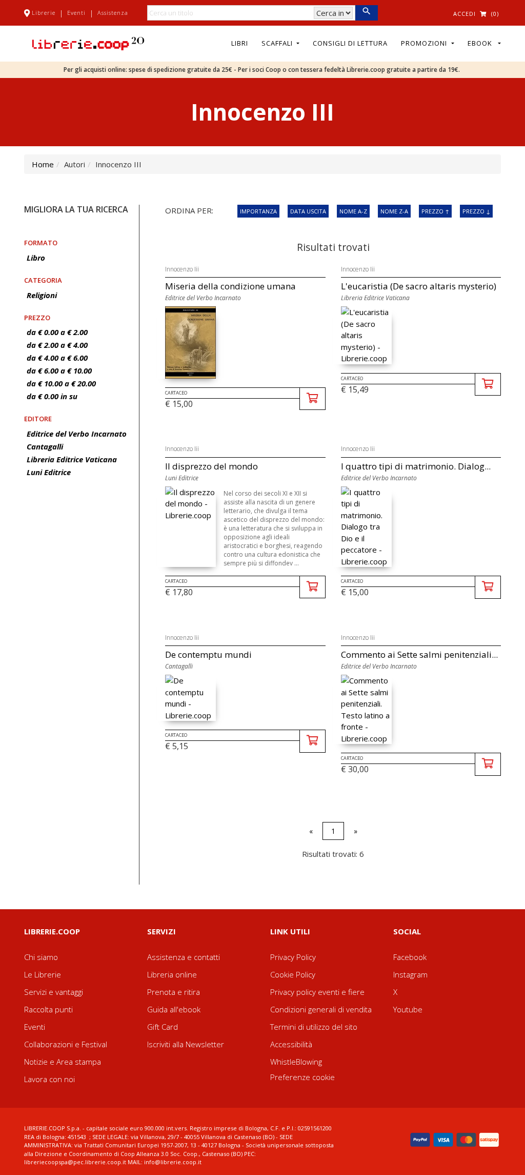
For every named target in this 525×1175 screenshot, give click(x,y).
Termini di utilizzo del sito (313, 1027)
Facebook (410, 957)
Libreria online (172, 974)
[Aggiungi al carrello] (312, 398)
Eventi (76, 12)
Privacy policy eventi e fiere (317, 992)
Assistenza (112, 12)
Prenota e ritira (173, 992)
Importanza (258, 211)
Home (43, 164)
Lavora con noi (49, 1079)
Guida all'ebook (173, 1009)
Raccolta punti (48, 1009)
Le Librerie (42, 974)
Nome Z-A (394, 211)
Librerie (43, 12)
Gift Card (162, 1027)
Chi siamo (41, 957)
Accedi (464, 13)
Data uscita (308, 211)
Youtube (407, 1009)
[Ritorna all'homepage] (88, 42)
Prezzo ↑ (435, 211)
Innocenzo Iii (182, 269)
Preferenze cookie (302, 1077)
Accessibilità (291, 1044)
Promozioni (425, 43)
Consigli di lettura (350, 43)
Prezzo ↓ (476, 211)
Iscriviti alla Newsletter (185, 1044)
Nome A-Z (353, 211)
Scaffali (278, 43)
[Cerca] (366, 13)
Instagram (410, 974)
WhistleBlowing (296, 1061)
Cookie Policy (292, 974)
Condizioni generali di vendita (321, 1009)
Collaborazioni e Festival (65, 1044)
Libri (239, 43)
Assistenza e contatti (183, 957)
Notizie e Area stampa (62, 1061)
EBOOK (482, 43)
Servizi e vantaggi (53, 992)
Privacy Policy (293, 957)
